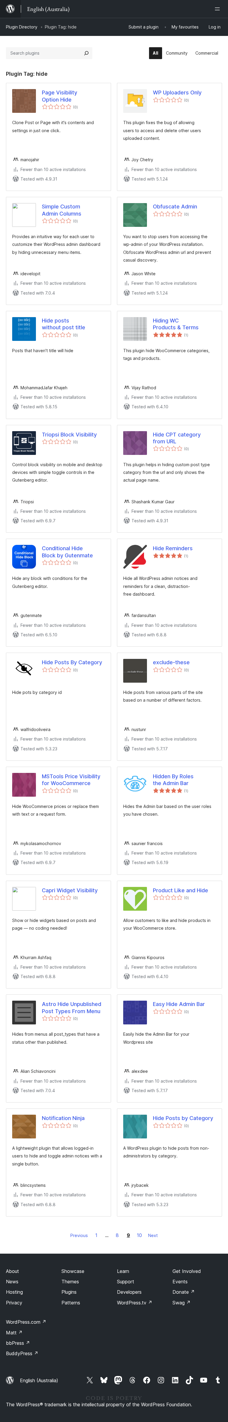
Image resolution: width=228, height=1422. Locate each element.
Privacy (14, 1303)
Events (180, 1282)
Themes (70, 1282)
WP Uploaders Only (177, 92)
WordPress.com (26, 1322)
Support (125, 1282)
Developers (129, 1292)
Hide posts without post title (63, 323)
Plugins (69, 1292)
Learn (123, 1271)
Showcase (72, 1271)
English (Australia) (39, 1380)
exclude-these (171, 662)
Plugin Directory (21, 26)
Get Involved (186, 1271)
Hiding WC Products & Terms (176, 323)
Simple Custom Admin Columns (61, 209)
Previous (79, 1235)
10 (139, 1235)
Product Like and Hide (180, 890)
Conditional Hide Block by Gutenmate (67, 551)
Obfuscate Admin (175, 206)
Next (153, 1235)
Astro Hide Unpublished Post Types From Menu (71, 1007)
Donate (183, 1292)
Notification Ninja (63, 1118)
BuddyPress (22, 1353)
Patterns (70, 1303)
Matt (14, 1333)
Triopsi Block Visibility (69, 434)
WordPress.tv (134, 1303)
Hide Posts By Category (72, 662)
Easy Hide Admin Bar (179, 1004)
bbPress (18, 1343)
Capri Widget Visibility (70, 890)
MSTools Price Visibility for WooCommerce (71, 779)
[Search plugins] (86, 53)
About (12, 1271)
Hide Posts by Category (183, 1118)
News (12, 1282)
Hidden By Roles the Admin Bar (173, 779)
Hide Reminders (173, 548)
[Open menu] (218, 9)
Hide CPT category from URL (177, 438)
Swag (181, 1303)
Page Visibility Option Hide (59, 95)
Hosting (14, 1292)
